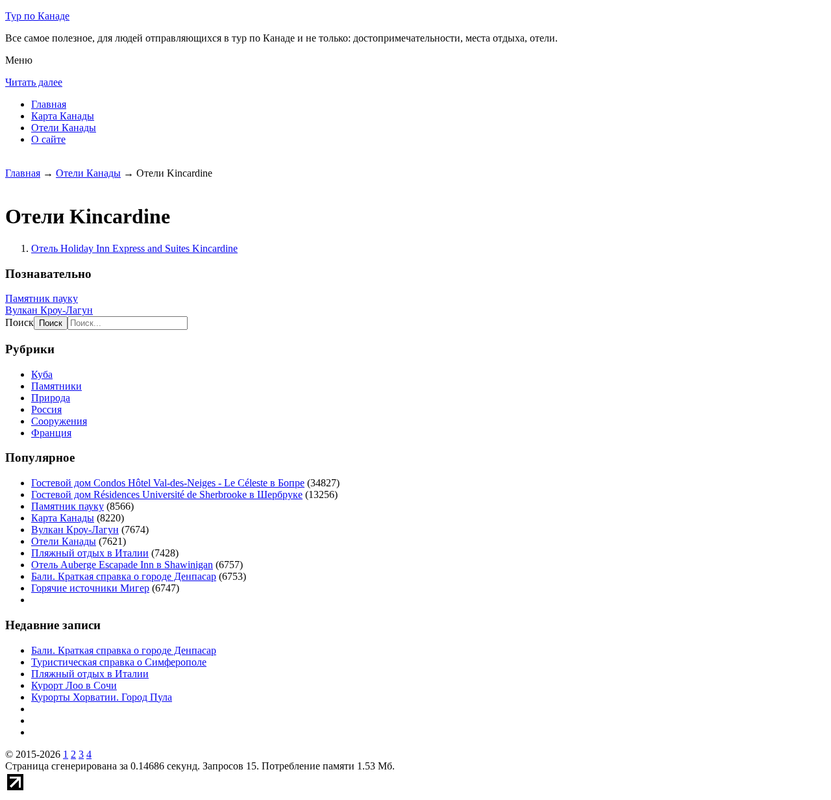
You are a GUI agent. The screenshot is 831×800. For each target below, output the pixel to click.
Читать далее (33, 82)
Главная (48, 104)
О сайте (48, 139)
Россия (46, 409)
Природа (50, 397)
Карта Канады (62, 115)
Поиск (19, 322)
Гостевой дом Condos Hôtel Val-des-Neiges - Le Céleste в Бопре (167, 482)
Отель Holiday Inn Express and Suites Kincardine (134, 248)
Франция (51, 432)
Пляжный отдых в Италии (90, 552)
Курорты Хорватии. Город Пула (101, 697)
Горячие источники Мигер (90, 588)
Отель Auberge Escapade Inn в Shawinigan (122, 564)
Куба (42, 374)
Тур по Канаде (37, 15)
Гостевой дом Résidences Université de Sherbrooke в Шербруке (167, 494)
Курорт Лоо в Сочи (74, 685)
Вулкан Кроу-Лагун (49, 310)
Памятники (56, 386)
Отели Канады (63, 127)
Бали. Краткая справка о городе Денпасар (123, 576)
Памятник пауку (41, 298)
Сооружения (59, 421)
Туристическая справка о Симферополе (118, 662)
